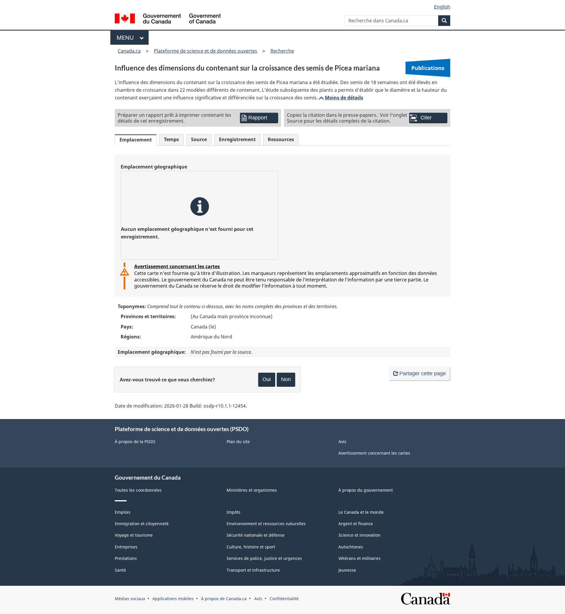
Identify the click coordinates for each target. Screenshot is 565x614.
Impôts (233, 512)
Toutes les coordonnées (138, 490)
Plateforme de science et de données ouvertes (205, 51)
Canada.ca (129, 51)
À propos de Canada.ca (224, 598)
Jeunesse (347, 570)
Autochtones (350, 547)
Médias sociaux (130, 598)
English (442, 7)
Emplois (122, 512)
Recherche (282, 51)
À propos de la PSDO (135, 441)
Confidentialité (284, 598)
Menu (127, 37)
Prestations (126, 558)
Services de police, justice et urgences (264, 558)
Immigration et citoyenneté (142, 523)
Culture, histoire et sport (251, 547)
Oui (266, 379)
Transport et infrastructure (253, 570)
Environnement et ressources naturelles (266, 523)
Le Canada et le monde (361, 512)
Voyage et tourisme (134, 535)
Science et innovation (359, 535)
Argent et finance (355, 523)
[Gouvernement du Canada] (168, 19)
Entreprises (126, 547)
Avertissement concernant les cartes (177, 266)
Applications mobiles (173, 598)
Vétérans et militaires (359, 558)
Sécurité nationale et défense (256, 535)
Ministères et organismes (252, 490)
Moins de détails (340, 97)
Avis (342, 441)
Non (286, 379)
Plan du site (238, 441)
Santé (120, 570)
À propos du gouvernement (365, 490)
